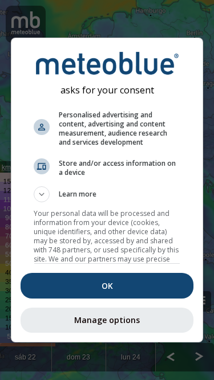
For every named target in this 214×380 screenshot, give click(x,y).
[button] (107, 194)
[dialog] (107, 190)
